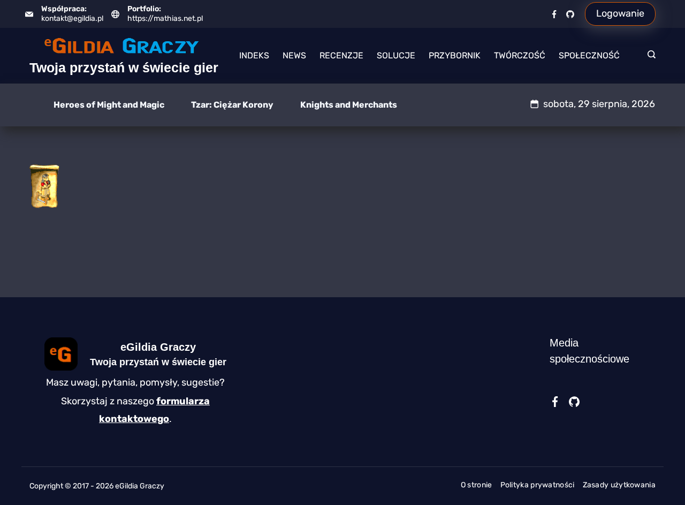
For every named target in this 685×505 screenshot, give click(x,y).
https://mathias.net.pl (165, 18)
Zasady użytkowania (619, 484)
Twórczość (519, 55)
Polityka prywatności (537, 484)
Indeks (254, 55)
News (294, 55)
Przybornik (455, 55)
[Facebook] (554, 14)
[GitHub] (570, 14)
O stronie (476, 484)
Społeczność (589, 55)
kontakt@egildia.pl (72, 18)
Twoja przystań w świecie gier (123, 67)
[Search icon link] (649, 56)
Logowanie (620, 13)
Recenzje (341, 55)
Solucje (396, 55)
